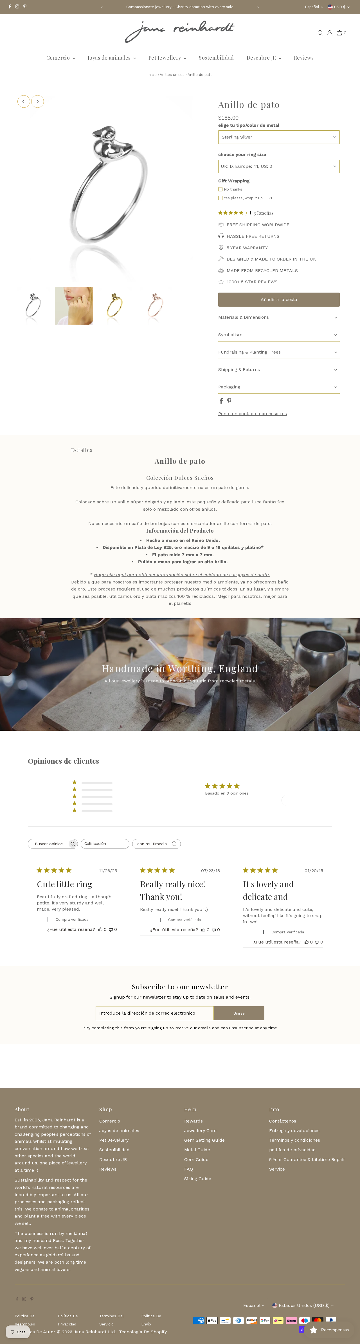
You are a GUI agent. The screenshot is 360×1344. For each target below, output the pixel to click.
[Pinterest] (25, 7)
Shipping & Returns (239, 369)
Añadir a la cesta (279, 299)
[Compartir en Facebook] (222, 402)
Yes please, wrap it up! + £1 (248, 198)
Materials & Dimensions (243, 317)
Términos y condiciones (294, 1140)
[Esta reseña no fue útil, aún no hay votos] (111, 929)
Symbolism (230, 334)
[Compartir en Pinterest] (229, 402)
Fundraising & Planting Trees (249, 352)
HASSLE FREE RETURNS (253, 236)
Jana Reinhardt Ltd (94, 1331)
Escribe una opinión (305, 800)
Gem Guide (196, 1159)
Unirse (239, 1013)
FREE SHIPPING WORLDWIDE (258, 224)
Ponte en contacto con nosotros (252, 413)
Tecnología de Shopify (143, 1331)
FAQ (188, 1169)
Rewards (193, 1121)
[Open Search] (320, 32)
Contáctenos (282, 1121)
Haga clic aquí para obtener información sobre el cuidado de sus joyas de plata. (182, 574)
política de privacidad (292, 1149)
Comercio (58, 57)
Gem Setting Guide (204, 1140)
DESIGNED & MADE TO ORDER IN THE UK (271, 259)
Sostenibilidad (216, 57)
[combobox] (105, 844)
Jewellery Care (200, 1130)
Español (312, 7)
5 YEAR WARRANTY (247, 247)
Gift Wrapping (233, 181)
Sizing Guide (197, 1178)
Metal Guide (197, 1149)
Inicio (152, 75)
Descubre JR (262, 57)
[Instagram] (17, 7)
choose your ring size (242, 154)
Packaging (229, 387)
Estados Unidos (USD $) (304, 1305)
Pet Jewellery (165, 57)
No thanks (233, 189)
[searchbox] (48, 844)
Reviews (304, 57)
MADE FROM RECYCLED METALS (262, 270)
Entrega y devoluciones (294, 1130)
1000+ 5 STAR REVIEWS (252, 281)
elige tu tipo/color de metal (248, 125)
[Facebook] (9, 7)
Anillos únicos (173, 75)
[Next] (257, 7)
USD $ (340, 7)
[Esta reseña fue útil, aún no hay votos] (100, 929)
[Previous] (102, 7)
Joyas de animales (110, 57)
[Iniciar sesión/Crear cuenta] (329, 32)
